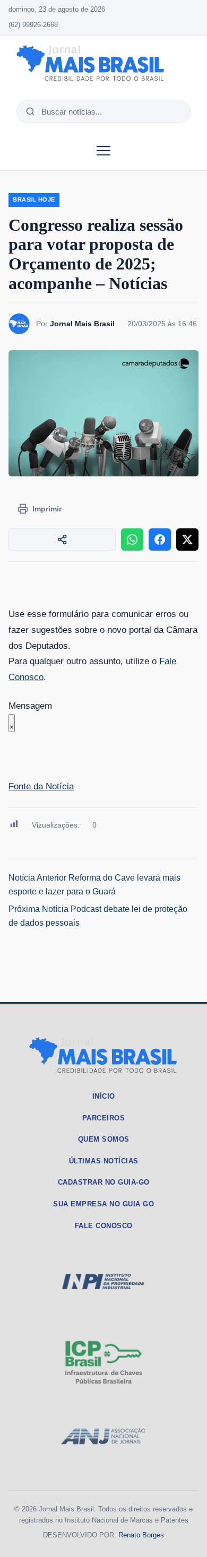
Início (103, 1096)
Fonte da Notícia (41, 786)
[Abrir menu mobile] (103, 150)
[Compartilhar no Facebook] (160, 539)
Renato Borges (141, 1535)
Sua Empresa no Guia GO (103, 1204)
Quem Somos (104, 1139)
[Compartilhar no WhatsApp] (132, 539)
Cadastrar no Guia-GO (104, 1182)
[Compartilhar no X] (187, 539)
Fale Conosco (104, 1226)
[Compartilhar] (62, 539)
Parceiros (103, 1118)
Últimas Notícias (104, 1161)
